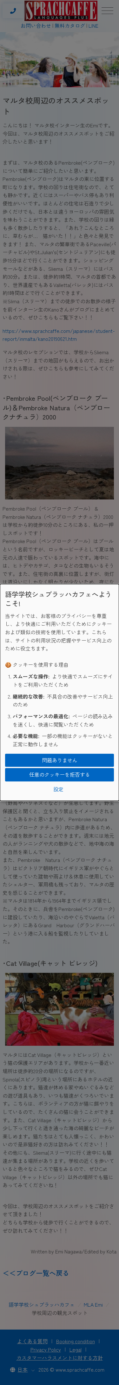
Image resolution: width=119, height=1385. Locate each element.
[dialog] (59, 692)
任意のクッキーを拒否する (59, 774)
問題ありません (59, 760)
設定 (58, 789)
